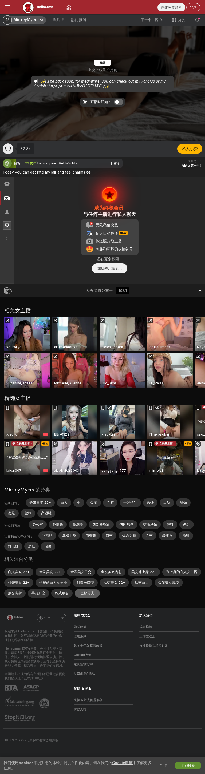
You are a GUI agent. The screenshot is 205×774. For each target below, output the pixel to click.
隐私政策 (80, 627)
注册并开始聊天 (109, 268)
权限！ (117, 259)
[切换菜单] (7, 7)
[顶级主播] (69, 7)
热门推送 (79, 19)
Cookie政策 (82, 655)
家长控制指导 (83, 664)
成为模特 (145, 627)
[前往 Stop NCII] (20, 718)
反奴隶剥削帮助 (85, 673)
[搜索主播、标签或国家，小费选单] (197, 20)
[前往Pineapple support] (44, 703)
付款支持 (80, 709)
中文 (47, 618)
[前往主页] (38, 7)
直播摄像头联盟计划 (153, 645)
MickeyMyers (19, 490)
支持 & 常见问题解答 (88, 700)
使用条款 (80, 636)
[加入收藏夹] (8, 148)
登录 (193, 7)
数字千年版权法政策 (88, 645)
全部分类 (87, 593)
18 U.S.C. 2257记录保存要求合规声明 (31, 740)
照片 (58, 19)
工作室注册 (147, 636)
